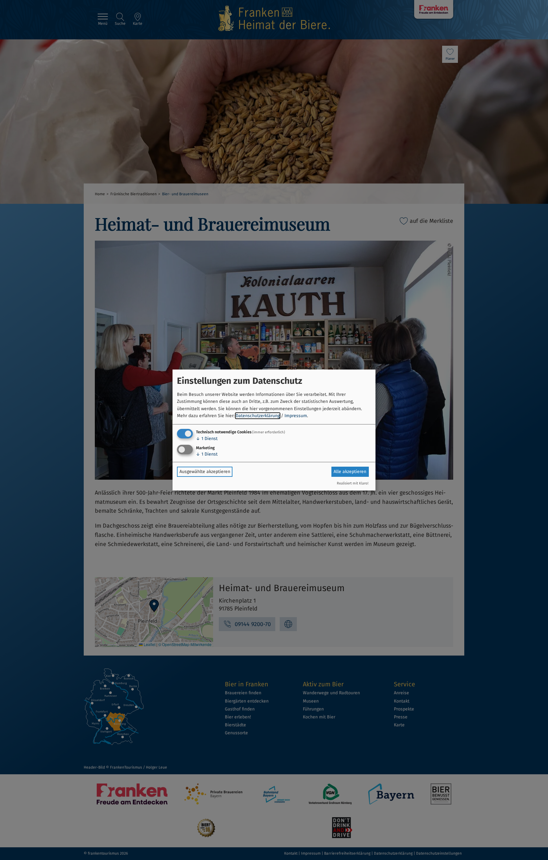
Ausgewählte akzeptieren (204, 471)
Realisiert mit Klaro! (353, 483)
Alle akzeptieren (350, 471)
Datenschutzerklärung (258, 415)
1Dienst (207, 438)
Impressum (295, 415)
